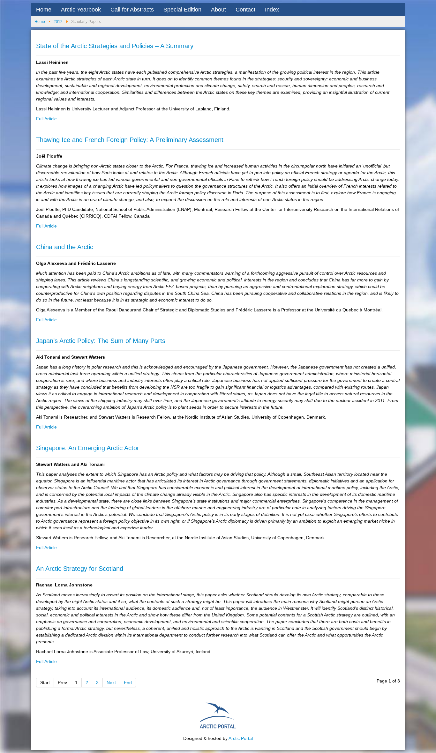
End (128, 682)
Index (272, 9)
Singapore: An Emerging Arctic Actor (87, 447)
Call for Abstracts (132, 9)
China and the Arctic (64, 246)
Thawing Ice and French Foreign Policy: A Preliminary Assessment (129, 139)
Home (43, 9)
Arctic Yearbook (81, 9)
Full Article (46, 118)
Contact (245, 9)
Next (111, 682)
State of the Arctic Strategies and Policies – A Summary (114, 45)
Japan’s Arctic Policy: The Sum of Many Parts (100, 340)
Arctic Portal (241, 738)
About (218, 9)
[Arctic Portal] (218, 714)
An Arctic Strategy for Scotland (79, 568)
